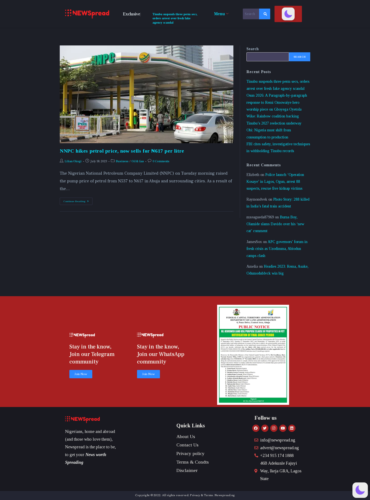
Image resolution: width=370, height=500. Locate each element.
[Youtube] (282, 428)
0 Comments (161, 161)
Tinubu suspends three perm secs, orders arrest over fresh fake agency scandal (174, 18)
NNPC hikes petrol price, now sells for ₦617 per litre (122, 151)
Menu (219, 14)
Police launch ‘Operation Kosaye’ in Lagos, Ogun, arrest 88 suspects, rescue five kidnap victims (275, 182)
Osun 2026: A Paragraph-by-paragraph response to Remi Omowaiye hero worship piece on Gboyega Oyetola (276, 102)
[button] (288, 14)
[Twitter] (265, 428)
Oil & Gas (137, 161)
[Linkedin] (291, 428)
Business (122, 161)
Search (252, 49)
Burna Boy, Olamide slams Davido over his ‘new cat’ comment (275, 224)
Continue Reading (77, 200)
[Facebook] (256, 428)
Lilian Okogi (73, 161)
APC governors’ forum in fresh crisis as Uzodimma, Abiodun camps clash (276, 249)
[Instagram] (274, 428)
